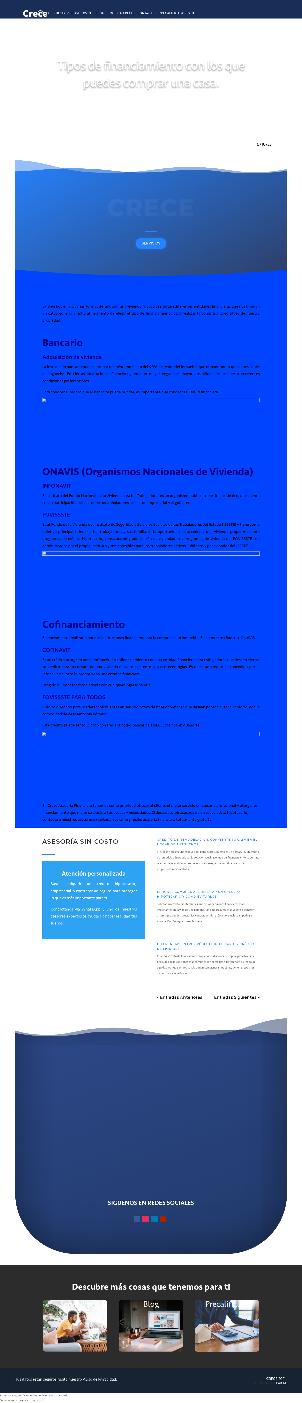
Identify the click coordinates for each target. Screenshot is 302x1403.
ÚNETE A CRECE (121, 13)
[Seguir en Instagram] (145, 1219)
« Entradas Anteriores (179, 997)
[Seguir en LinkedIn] (154, 1219)
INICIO (43, 13)
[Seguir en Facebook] (137, 1219)
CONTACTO (146, 13)
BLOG (100, 13)
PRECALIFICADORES (174, 13)
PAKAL (281, 1383)
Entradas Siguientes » (237, 997)
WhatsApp (94, 949)
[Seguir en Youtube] (163, 1219)
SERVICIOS (151, 243)
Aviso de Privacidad (99, 1379)
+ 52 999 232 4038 (151, 1113)
